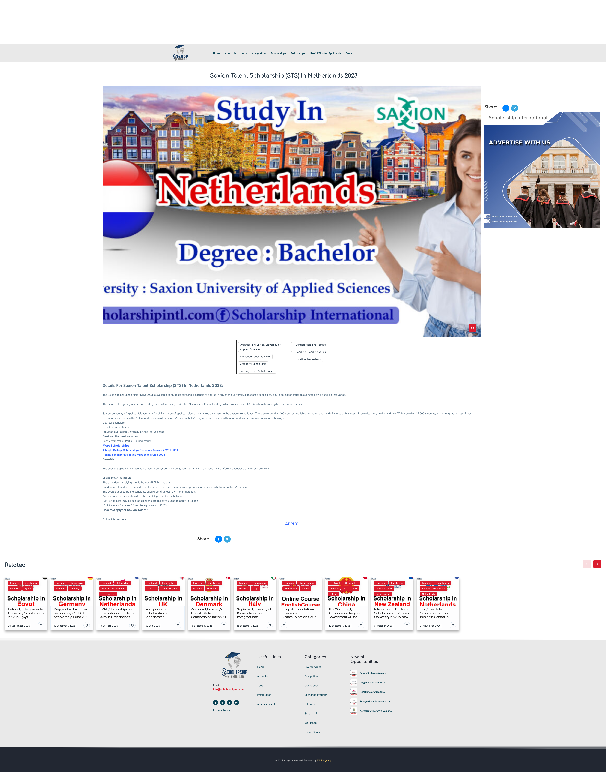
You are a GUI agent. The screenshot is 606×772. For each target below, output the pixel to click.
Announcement (266, 704)
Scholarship (131, 394)
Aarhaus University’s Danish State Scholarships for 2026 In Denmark (376, 711)
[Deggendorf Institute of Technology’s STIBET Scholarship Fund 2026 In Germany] (353, 682)
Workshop (311, 722)
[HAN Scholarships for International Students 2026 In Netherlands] (353, 692)
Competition (312, 676)
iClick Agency (324, 760)
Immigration (259, 53)
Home (216, 53)
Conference (311, 685)
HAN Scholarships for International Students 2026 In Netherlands (376, 692)
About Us (230, 53)
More (349, 53)
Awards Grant (313, 666)
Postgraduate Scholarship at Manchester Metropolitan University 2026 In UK (375, 701)
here (123, 519)
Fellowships (298, 53)
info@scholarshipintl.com (228, 689)
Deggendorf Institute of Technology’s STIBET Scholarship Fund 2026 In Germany (374, 682)
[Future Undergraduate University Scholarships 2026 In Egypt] (353, 673)
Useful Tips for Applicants (325, 53)
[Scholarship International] (180, 53)
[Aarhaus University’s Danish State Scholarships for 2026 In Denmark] (353, 711)
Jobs (244, 53)
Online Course (313, 732)
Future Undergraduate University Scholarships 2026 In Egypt (376, 673)
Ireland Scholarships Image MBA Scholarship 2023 (134, 454)
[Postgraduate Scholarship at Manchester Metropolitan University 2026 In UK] (353, 701)
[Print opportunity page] (487, 87)
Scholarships (278, 53)
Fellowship (311, 704)
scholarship (177, 496)
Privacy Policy (221, 710)
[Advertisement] (94, 22)
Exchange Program (316, 694)
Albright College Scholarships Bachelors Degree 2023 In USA (141, 450)
